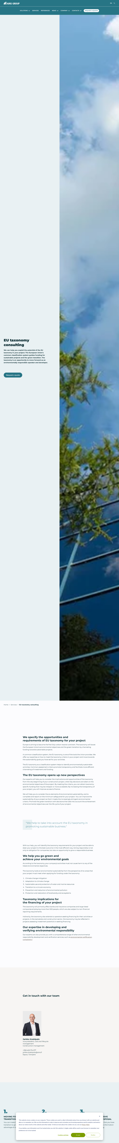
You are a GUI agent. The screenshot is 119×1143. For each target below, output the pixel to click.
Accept (78, 1135)
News (54, 10)
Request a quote (91, 10)
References (45, 10)
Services (35, 10)
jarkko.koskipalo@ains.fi (32, 1052)
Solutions (24, 10)
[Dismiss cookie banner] (99, 1116)
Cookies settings (63, 1135)
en (111, 3)
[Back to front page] (12, 3)
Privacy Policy (86, 1124)
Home (6, 705)
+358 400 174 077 (29, 1050)
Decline (93, 1135)
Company (64, 10)
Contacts (75, 10)
